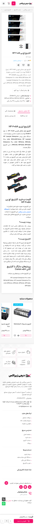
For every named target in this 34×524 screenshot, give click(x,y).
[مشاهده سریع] (18, 335)
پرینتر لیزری (27, 454)
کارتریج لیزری (7, 10)
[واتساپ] (21, 487)
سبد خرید (27, 437)
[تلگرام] (25, 487)
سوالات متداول (26, 418)
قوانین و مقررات (26, 424)
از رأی (26, 61)
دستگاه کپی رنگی (25, 460)
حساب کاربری (26, 440)
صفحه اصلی (27, 435)
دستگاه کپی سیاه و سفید (23, 457)
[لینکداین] (29, 487)
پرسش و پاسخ (18, 61)
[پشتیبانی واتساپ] (3, 503)
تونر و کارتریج (17, 10)
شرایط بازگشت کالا (25, 421)
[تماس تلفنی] (3, 499)
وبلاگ (28, 443)
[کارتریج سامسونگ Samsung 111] (22, 312)
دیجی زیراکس (27, 10)
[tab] (23, 111)
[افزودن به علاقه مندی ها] (23, 65)
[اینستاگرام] (6, 483)
